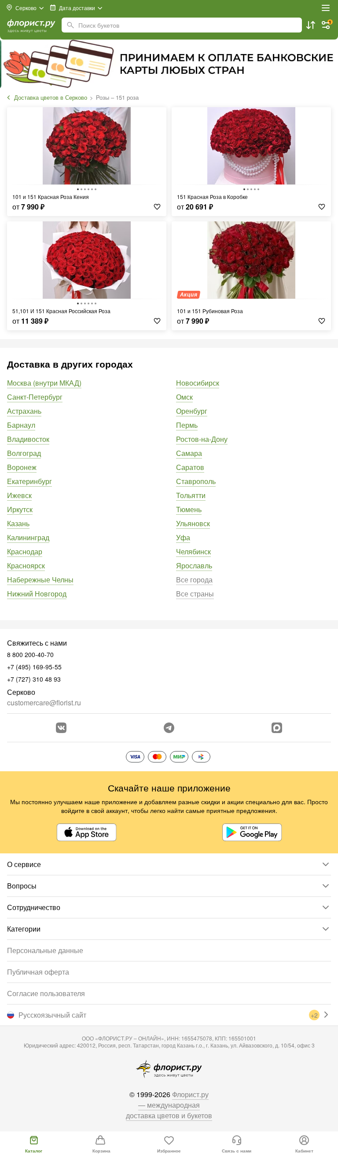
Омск (184, 397)
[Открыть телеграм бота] (169, 728)
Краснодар (24, 551)
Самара (189, 453)
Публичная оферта (38, 972)
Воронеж (22, 467)
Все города (194, 579)
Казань (18, 523)
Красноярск (26, 565)
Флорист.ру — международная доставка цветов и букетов (169, 1104)
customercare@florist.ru (44, 702)
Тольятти (191, 495)
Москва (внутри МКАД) (44, 383)
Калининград (28, 537)
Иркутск (20, 509)
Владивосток (28, 439)
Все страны (195, 594)
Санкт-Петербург (34, 397)
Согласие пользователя (46, 993)
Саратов (190, 467)
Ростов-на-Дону (202, 439)
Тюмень (189, 509)
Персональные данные (45, 950)
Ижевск (19, 495)
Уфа (183, 537)
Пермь (187, 425)
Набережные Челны (40, 579)
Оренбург (191, 411)
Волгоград (24, 453)
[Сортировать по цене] (310, 25)
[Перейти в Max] (277, 728)
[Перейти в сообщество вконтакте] (61, 728)
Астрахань (24, 411)
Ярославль (194, 565)
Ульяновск (193, 523)
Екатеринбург (29, 481)
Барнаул (21, 425)
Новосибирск (197, 383)
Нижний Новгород (36, 594)
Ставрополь (196, 481)
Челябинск (193, 551)
